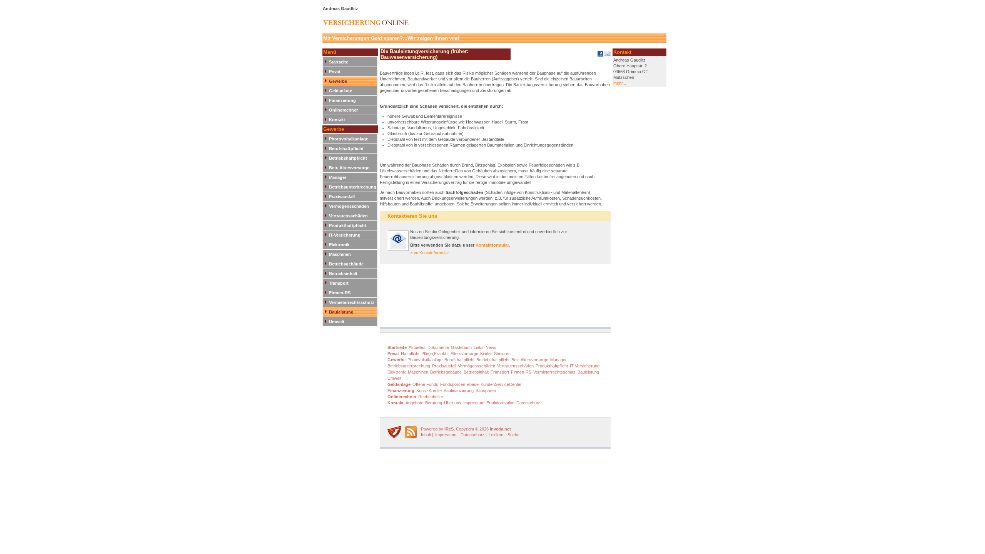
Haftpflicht (410, 353)
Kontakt (337, 119)
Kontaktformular (492, 245)
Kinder (486, 353)
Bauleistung (341, 312)
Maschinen (340, 254)
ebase (473, 384)
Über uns (452, 402)
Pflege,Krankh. (435, 353)
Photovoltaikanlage (348, 139)
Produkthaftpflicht (347, 225)
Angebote (414, 402)
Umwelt (336, 321)
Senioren (502, 353)
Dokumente (438, 347)
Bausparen (486, 390)
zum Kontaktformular (429, 252)
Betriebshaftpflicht (348, 158)
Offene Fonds (425, 384)
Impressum (473, 402)
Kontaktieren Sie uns (412, 216)
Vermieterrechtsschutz (351, 302)
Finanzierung (342, 100)
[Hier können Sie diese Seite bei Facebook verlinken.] (599, 55)
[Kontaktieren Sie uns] (398, 249)
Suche (513, 434)
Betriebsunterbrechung (352, 187)
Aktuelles (417, 347)
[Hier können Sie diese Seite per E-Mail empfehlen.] (607, 55)
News (491, 347)
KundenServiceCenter (501, 384)
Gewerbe (338, 81)
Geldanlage (340, 90)
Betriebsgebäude (346, 264)
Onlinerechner (343, 110)
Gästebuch (461, 347)
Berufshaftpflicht (346, 148)
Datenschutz (528, 402)
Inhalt (426, 434)
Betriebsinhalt (343, 273)
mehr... (619, 83)
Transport (339, 283)
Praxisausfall (342, 196)
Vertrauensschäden (348, 216)
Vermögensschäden (349, 206)
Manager (337, 177)
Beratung (433, 402)
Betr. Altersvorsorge (349, 167)
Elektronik (339, 244)
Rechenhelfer (430, 396)
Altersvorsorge (464, 353)
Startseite (338, 62)
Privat (335, 71)
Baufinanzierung (459, 390)
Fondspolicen (452, 384)
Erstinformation (500, 402)
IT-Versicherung (345, 235)
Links (479, 347)
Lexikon (496, 434)
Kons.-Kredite (429, 390)
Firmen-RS (340, 292)
